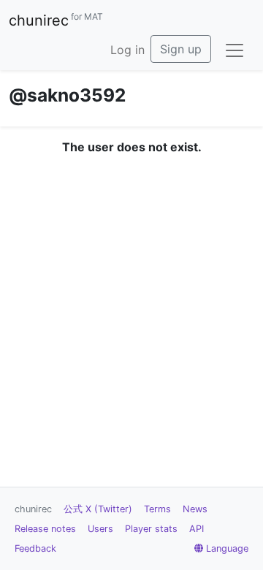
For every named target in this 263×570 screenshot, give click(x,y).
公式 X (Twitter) (98, 508)
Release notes (45, 528)
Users (100, 528)
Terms (157, 508)
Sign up (181, 49)
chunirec (56, 20)
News (195, 508)
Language (227, 548)
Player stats (151, 528)
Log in (127, 49)
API (196, 528)
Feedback (35, 548)
